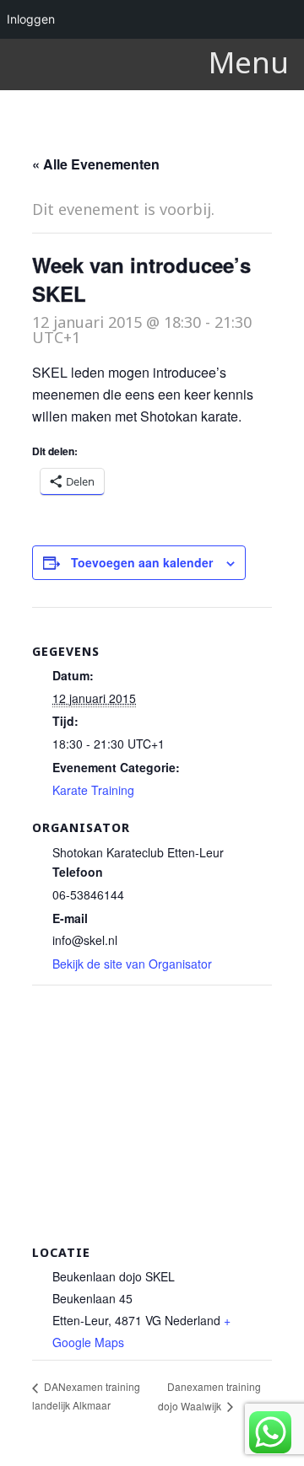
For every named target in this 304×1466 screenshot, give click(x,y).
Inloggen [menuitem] (31, 19)
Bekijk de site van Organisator (132, 963)
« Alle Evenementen (96, 164)
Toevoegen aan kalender (142, 562)
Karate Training (93, 789)
